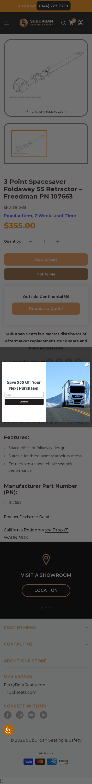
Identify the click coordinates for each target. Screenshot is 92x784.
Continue (24, 401)
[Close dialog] (87, 365)
